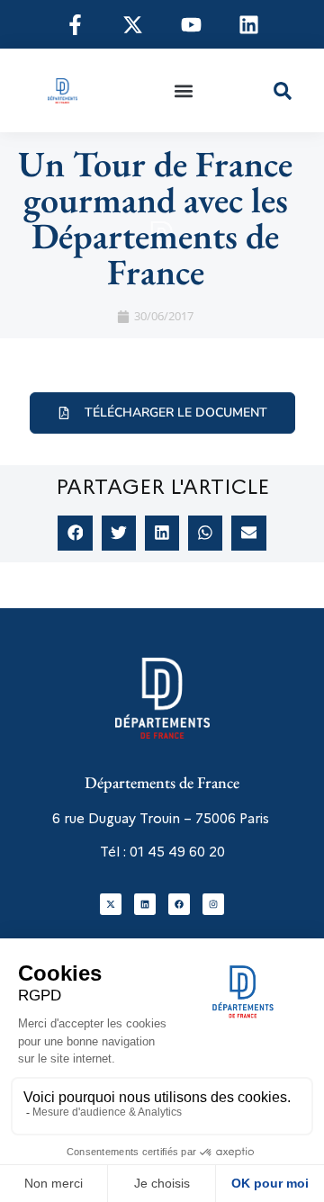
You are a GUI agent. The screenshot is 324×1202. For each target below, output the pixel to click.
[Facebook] (179, 904)
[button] (183, 90)
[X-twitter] (111, 904)
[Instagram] (213, 904)
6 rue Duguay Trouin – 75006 (144, 819)
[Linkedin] (145, 904)
